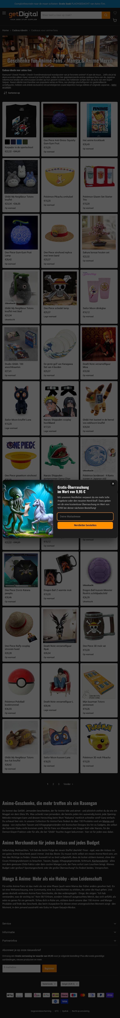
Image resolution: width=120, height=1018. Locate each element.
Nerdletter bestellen (85, 525)
